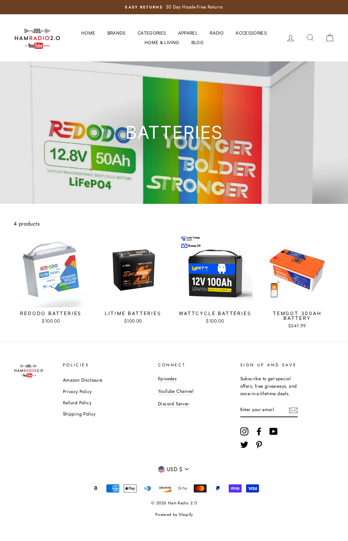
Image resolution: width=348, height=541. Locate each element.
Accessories (251, 33)
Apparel (188, 33)
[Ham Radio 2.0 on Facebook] (259, 431)
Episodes (167, 378)
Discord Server (173, 403)
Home (88, 33)
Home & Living (161, 42)
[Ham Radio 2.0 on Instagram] (244, 431)
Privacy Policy (77, 391)
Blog (197, 42)
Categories (152, 33)
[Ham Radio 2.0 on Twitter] (244, 445)
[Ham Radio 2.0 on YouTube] (273, 431)
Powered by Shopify (174, 514)
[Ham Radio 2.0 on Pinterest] (259, 445)
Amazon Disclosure (83, 379)
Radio (217, 33)
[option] (174, 7)
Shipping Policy (79, 413)
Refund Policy (77, 402)
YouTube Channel (175, 391)
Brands (116, 33)
